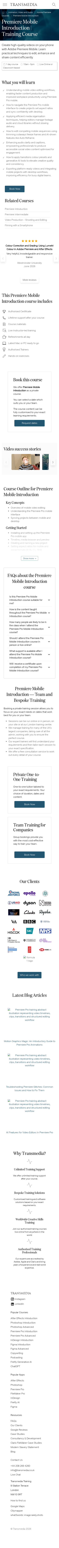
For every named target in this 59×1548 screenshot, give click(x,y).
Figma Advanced (20, 1348)
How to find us (18, 1500)
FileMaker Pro (18, 1393)
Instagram (19, 1299)
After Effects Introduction (24, 1318)
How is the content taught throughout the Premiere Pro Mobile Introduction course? (28, 613)
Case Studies (18, 1434)
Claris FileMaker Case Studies (26, 1442)
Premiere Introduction (16, 209)
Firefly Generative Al (21, 1361)
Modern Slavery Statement (25, 1447)
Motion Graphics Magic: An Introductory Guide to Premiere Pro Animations (29, 1043)
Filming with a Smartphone (19, 225)
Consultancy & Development (26, 1438)
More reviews (29, 279)
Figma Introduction (20, 1344)
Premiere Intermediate (16, 214)
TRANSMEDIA (23, 5)
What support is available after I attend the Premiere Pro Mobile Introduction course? (25, 654)
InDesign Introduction (22, 1340)
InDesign (15, 1398)
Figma (14, 1406)
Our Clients (16, 1425)
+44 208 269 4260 (20, 1465)
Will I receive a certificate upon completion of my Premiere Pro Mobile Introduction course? (25, 667)
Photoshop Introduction (23, 1322)
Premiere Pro (17, 1389)
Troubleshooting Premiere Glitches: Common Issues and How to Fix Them (29, 1088)
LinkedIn (19, 1303)
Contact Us (17, 1459)
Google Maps (18, 1506)
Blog (13, 1451)
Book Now (14, 188)
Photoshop (16, 1384)
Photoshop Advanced (22, 1326)
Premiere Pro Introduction (24, 1331)
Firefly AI (15, 1402)
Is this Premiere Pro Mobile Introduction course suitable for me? (25, 600)
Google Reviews (19, 1429)
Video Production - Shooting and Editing (26, 219)
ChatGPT (15, 1366)
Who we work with (29, 975)
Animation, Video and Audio (20, 12)
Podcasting (16, 1357)
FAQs (13, 1421)
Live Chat (16, 1474)
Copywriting (17, 1353)
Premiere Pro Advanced (23, 1335)
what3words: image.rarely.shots (27, 1515)
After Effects (17, 1380)
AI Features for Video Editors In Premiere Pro (29, 1132)
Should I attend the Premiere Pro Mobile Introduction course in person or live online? (26, 641)
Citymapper (17, 1510)
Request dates (29, 423)
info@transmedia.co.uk (22, 1470)
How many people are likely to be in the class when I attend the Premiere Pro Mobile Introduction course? (27, 627)
